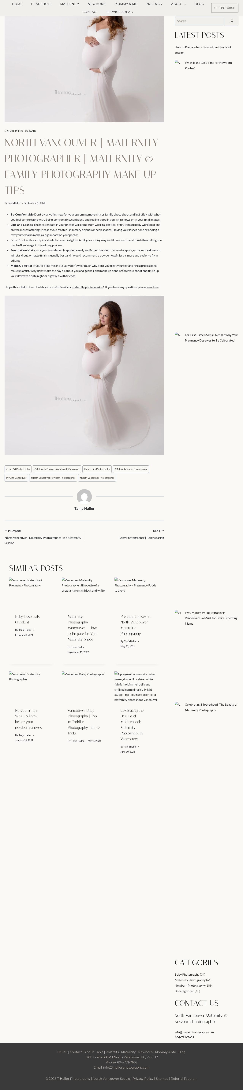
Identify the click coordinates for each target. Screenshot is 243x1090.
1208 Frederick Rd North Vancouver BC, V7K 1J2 (121, 1057)
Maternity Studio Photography (130, 469)
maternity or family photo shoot (108, 214)
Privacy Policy (143, 1079)
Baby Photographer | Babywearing (141, 534)
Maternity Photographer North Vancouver (57, 469)
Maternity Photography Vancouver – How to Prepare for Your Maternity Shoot (83, 627)
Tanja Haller (14, 203)
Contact (90, 12)
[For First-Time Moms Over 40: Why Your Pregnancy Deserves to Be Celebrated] (178, 335)
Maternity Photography (20, 131)
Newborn (97, 4)
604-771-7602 (184, 1037)
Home (17, 4)
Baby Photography (187, 974)
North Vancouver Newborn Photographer (53, 477)
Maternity (69, 4)
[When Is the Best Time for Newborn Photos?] (178, 63)
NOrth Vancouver (16, 477)
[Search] (231, 21)
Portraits (112, 1052)
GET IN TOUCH (224, 7)
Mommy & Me (125, 4)
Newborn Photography (190, 985)
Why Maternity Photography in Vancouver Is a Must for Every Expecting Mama (211, 618)
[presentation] (31, 593)
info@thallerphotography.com (194, 1032)
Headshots (41, 4)
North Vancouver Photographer (97, 477)
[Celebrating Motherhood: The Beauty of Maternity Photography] (178, 705)
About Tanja (93, 1052)
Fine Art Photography (18, 469)
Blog (199, 4)
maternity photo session (87, 287)
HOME (62, 1052)
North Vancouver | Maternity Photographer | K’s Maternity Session (43, 537)
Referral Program (184, 1079)
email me (153, 287)
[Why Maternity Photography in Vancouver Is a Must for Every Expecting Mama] (178, 613)
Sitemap (162, 1079)
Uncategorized (184, 991)
